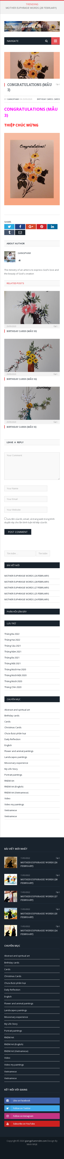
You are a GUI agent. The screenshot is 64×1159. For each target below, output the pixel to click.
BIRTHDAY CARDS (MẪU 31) (22, 426)
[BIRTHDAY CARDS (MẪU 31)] (32, 405)
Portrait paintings (13, 774)
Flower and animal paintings (18, 751)
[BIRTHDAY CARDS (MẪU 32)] (32, 357)
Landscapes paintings (15, 757)
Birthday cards (45, 99)
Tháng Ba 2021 (11, 657)
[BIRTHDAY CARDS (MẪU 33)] (32, 309)
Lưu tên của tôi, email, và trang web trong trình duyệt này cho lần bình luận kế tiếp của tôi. (29, 520)
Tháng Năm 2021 (12, 651)
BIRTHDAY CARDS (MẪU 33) (22, 331)
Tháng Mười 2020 (13, 681)
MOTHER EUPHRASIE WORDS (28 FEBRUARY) (31, 7)
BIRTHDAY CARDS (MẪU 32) (22, 379)
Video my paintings (14, 804)
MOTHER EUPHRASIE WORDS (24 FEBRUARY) (26, 599)
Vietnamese (10, 810)
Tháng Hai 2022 (12, 639)
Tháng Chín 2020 (12, 687)
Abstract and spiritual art (17, 709)
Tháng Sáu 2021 (12, 645)
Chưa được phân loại (15, 733)
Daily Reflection (12, 739)
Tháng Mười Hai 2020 (15, 669)
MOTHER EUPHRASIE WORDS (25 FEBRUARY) (26, 593)
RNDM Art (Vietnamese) (16, 792)
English (8, 745)
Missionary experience (16, 762)
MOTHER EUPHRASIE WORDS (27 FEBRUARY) (26, 587)
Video (7, 798)
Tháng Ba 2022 (11, 633)
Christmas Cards (13, 727)
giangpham (13, 99)
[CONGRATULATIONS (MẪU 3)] (32, 66)
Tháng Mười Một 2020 (15, 675)
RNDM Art (9, 780)
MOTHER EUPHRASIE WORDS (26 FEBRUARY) (26, 575)
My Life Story (11, 768)
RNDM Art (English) (13, 786)
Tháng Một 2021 (12, 663)
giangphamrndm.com (36, 1140)
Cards (57, 99)
